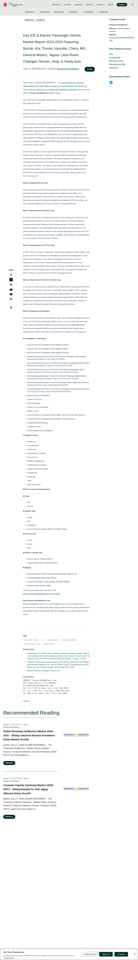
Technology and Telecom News (104, 12)
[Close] (134, 954)
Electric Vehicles (49, 644)
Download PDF (115, 58)
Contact (26, 701)
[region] (69, 954)
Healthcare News (74, 12)
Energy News (45, 12)
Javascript (113, 68)
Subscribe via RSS (116, 61)
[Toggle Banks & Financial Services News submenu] (67, 12)
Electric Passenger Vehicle (32, 644)
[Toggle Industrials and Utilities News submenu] (97, 12)
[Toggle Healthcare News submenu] (82, 12)
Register (122, 5)
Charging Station (53, 640)
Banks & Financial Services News (59, 12)
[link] (56, 4)
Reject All (106, 954)
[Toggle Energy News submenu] (52, 12)
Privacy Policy (9, 958)
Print (111, 54)
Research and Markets (68, 68)
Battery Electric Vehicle (31, 640)
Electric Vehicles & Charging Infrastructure (43, 671)
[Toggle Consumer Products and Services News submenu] (38, 12)
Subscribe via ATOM (117, 64)
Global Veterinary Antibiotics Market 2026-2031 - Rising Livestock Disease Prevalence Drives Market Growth (29, 735)
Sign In (110, 5)
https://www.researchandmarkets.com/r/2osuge (41, 594)
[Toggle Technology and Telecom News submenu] (112, 12)
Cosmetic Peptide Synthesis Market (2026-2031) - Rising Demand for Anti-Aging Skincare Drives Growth (28, 789)
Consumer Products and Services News (30, 12)
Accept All (121, 954)
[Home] (13, 4)
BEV (43, 640)
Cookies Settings (90, 954)
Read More (9, 763)
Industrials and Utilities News (89, 12)
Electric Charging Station (69, 640)
